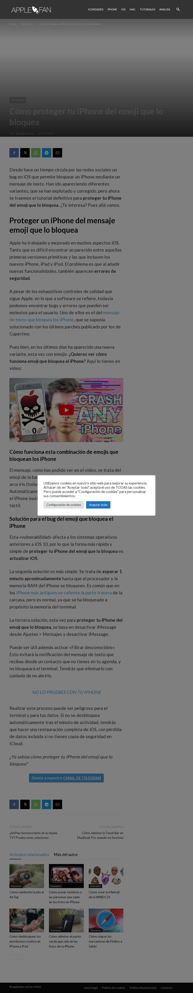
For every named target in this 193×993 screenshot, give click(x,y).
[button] (178, 9)
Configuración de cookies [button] (63, 505)
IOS (123, 9)
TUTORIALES (147, 9)
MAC (133, 9)
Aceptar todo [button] (98, 505)
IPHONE (112, 9)
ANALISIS (164, 9)
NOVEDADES (95, 9)
